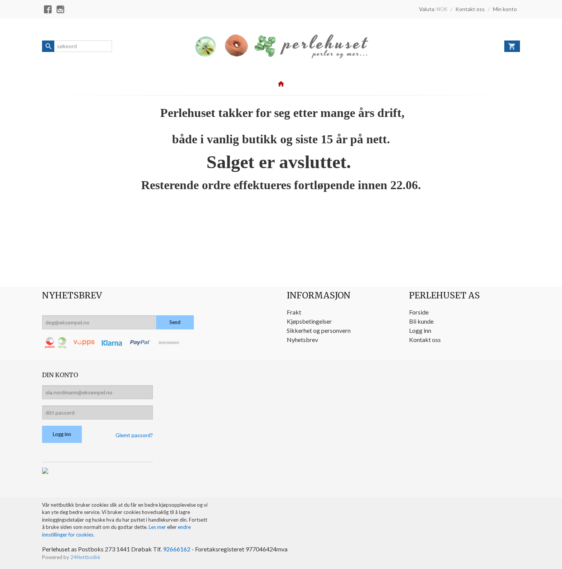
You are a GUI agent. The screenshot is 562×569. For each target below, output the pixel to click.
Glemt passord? (134, 435)
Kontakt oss (425, 339)
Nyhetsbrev (302, 339)
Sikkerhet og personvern (319, 330)
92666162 (176, 549)
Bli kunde (421, 321)
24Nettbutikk (85, 557)
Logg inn (420, 330)
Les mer (158, 527)
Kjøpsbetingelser (309, 321)
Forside (419, 312)
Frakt (294, 312)
